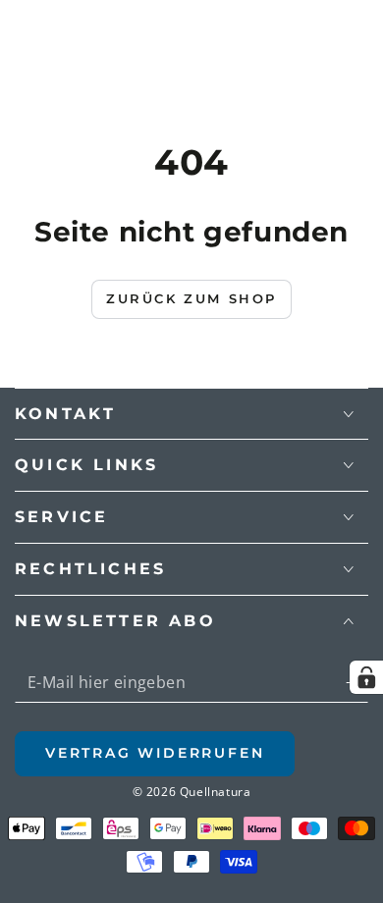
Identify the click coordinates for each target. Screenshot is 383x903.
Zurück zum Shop (191, 298)
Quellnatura (215, 791)
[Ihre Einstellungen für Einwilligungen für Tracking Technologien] (366, 677)
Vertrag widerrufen (154, 753)
